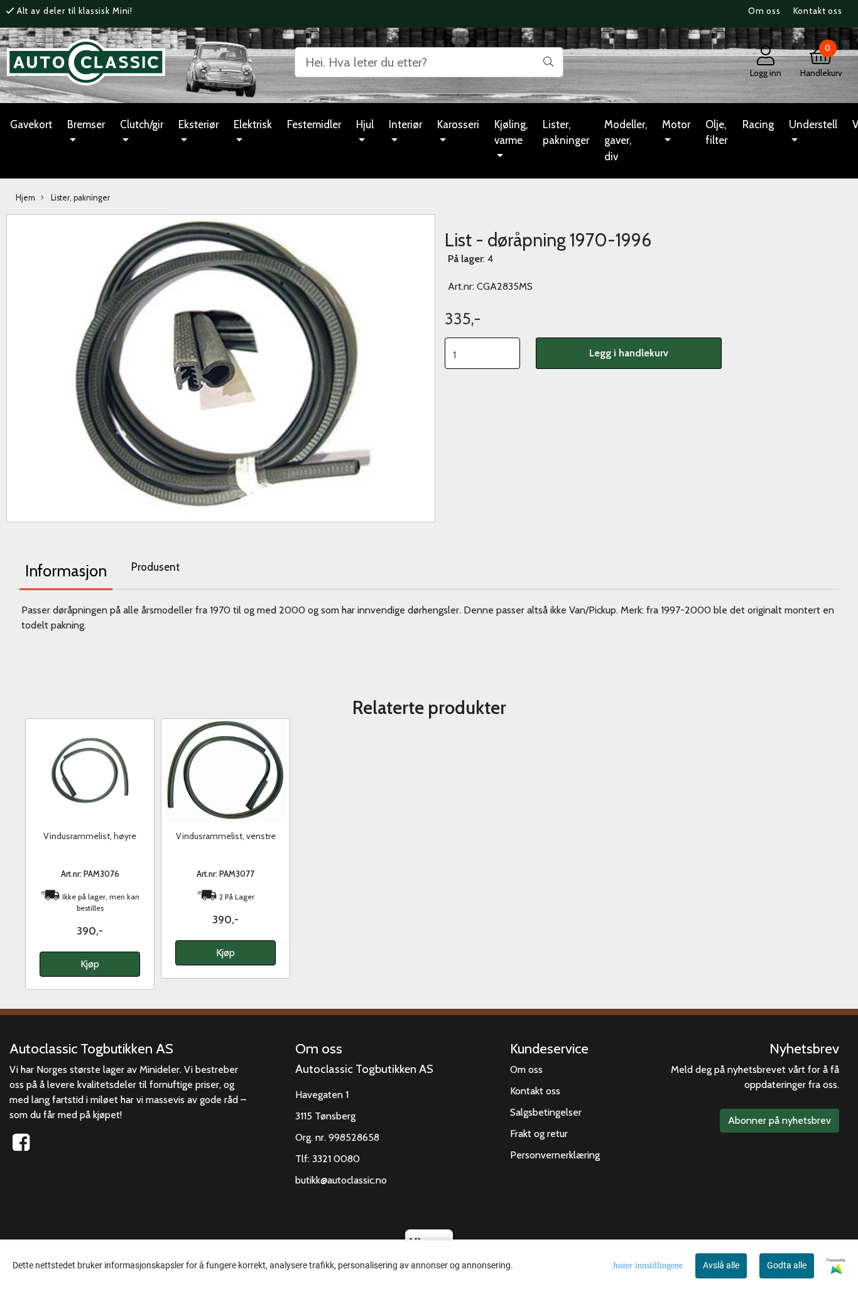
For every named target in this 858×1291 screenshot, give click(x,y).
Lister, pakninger (566, 132)
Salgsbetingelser (546, 1112)
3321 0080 (336, 1159)
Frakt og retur (539, 1134)
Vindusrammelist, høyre (89, 836)
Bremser (86, 124)
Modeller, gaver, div (625, 140)
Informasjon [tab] (66, 570)
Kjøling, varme (511, 132)
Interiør (405, 124)
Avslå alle (721, 1265)
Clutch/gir (141, 124)
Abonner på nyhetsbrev (779, 1120)
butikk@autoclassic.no (341, 1180)
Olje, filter (716, 132)
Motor (676, 124)
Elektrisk (253, 124)
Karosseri (458, 124)
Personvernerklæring (555, 1155)
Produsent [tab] (155, 567)
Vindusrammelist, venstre (226, 836)
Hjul (365, 124)
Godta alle (786, 1265)
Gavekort (31, 124)
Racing (758, 124)
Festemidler (314, 124)
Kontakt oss (817, 11)
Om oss (764, 11)
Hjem (25, 197)
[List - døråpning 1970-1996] (220, 367)
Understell (813, 124)
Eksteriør (198, 124)
